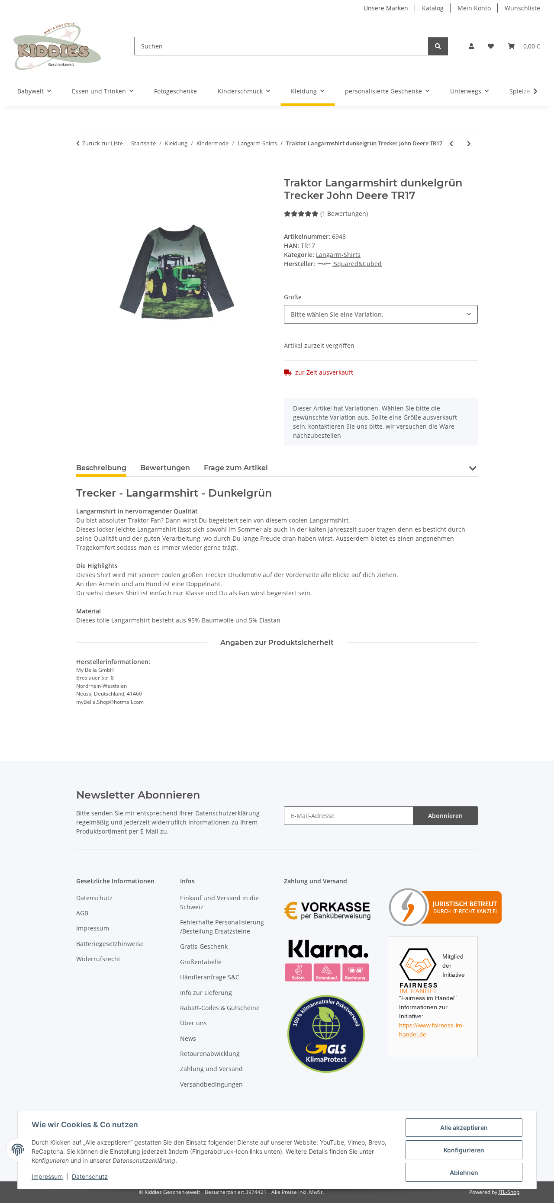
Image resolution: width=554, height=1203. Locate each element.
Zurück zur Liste (102, 143)
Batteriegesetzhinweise (110, 944)
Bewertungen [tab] (165, 468)
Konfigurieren (464, 1150)
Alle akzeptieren (464, 1127)
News (188, 1038)
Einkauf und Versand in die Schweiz (219, 902)
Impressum (47, 1176)
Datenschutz (90, 1176)
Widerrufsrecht (98, 959)
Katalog (433, 8)
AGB (82, 913)
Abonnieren (445, 816)
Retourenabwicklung (210, 1053)
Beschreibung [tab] (101, 468)
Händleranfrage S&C (209, 977)
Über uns (193, 1023)
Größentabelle (201, 962)
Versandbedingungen (211, 1084)
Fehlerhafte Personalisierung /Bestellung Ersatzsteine (222, 926)
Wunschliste (522, 8)
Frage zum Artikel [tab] (236, 468)
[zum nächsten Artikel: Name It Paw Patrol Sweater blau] (469, 143)
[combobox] (381, 314)
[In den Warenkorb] (83, 172)
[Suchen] (438, 46)
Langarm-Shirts (338, 254)
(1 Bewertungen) (344, 213)
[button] (471, 46)
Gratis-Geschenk (204, 946)
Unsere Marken (386, 8)
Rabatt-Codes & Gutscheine (220, 1008)
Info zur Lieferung (206, 992)
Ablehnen (464, 1172)
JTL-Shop (509, 1192)
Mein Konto (474, 8)
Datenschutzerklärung (227, 813)
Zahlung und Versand (211, 1069)
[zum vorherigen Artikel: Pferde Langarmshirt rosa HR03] (451, 143)
